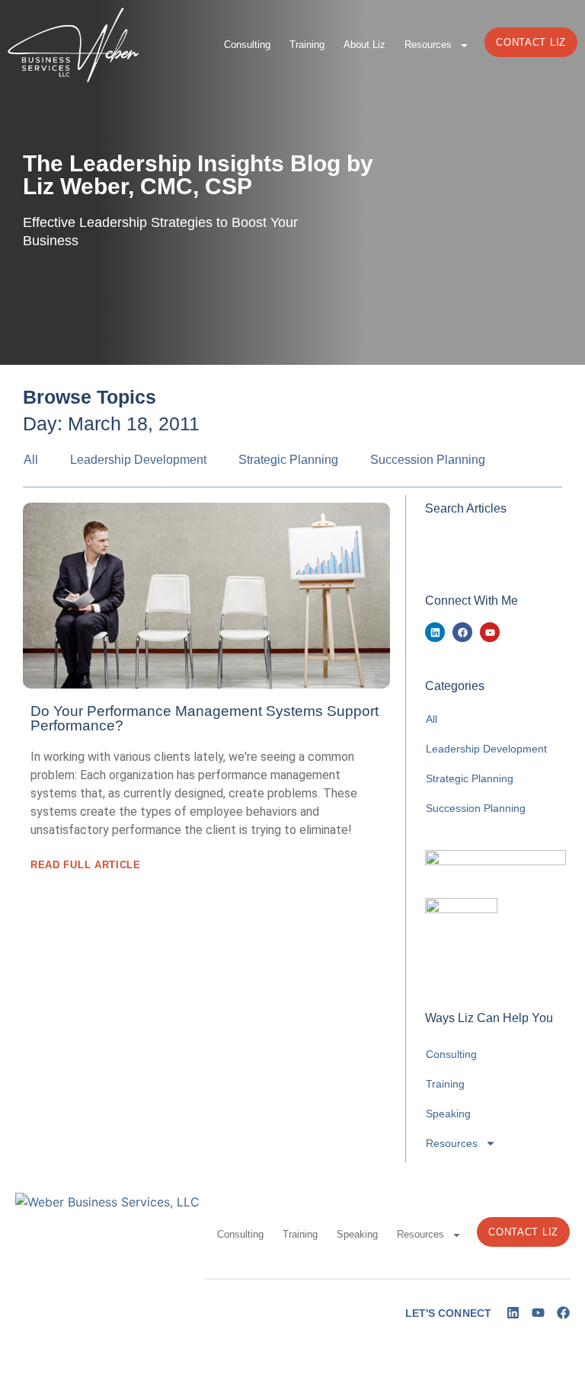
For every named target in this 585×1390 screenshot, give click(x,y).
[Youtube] (490, 632)
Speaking (448, 1113)
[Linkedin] (435, 632)
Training (306, 44)
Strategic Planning (288, 459)
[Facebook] (462, 632)
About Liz (364, 44)
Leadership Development (138, 459)
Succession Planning (427, 459)
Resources (428, 44)
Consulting (247, 44)
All (31, 459)
